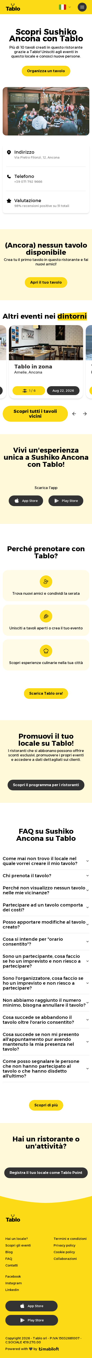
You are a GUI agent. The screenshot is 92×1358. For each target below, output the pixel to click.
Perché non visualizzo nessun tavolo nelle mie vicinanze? (44, 890)
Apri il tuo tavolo (46, 282)
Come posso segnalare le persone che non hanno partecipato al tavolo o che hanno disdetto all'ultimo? (41, 1069)
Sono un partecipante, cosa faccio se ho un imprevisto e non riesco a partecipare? (42, 961)
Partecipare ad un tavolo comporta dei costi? (43, 907)
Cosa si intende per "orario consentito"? (33, 941)
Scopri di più (46, 1105)
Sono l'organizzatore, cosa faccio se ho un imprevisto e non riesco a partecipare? (43, 983)
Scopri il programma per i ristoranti (46, 785)
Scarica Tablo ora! (46, 693)
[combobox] (65, 7)
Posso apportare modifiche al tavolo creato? (44, 924)
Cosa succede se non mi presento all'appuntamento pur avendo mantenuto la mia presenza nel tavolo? (41, 1042)
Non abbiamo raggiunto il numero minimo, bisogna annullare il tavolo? (44, 1003)
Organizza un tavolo (46, 71)
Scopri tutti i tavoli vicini (35, 414)
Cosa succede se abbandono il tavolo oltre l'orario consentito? (38, 1020)
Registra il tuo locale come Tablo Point (46, 1173)
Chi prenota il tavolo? (27, 875)
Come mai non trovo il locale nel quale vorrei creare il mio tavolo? (40, 861)
